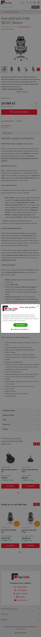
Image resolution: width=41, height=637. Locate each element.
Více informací (21, 320)
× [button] (38, 306)
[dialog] (20, 318)
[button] (20, 329)
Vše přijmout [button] (20, 325)
